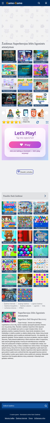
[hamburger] (3, 3)
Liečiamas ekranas (10, 308)
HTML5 (20, 308)
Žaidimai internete (9, 304)
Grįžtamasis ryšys (39, 418)
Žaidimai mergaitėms (11, 306)
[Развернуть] (47, 122)
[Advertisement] (21, 23)
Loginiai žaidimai (36, 304)
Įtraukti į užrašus (26, 172)
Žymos (31, 418)
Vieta (43, 306)
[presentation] (3, 113)
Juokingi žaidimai (23, 304)
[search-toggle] (38, 3)
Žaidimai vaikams (25, 306)
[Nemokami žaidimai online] (14, 3)
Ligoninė (36, 306)
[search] (45, 405)
